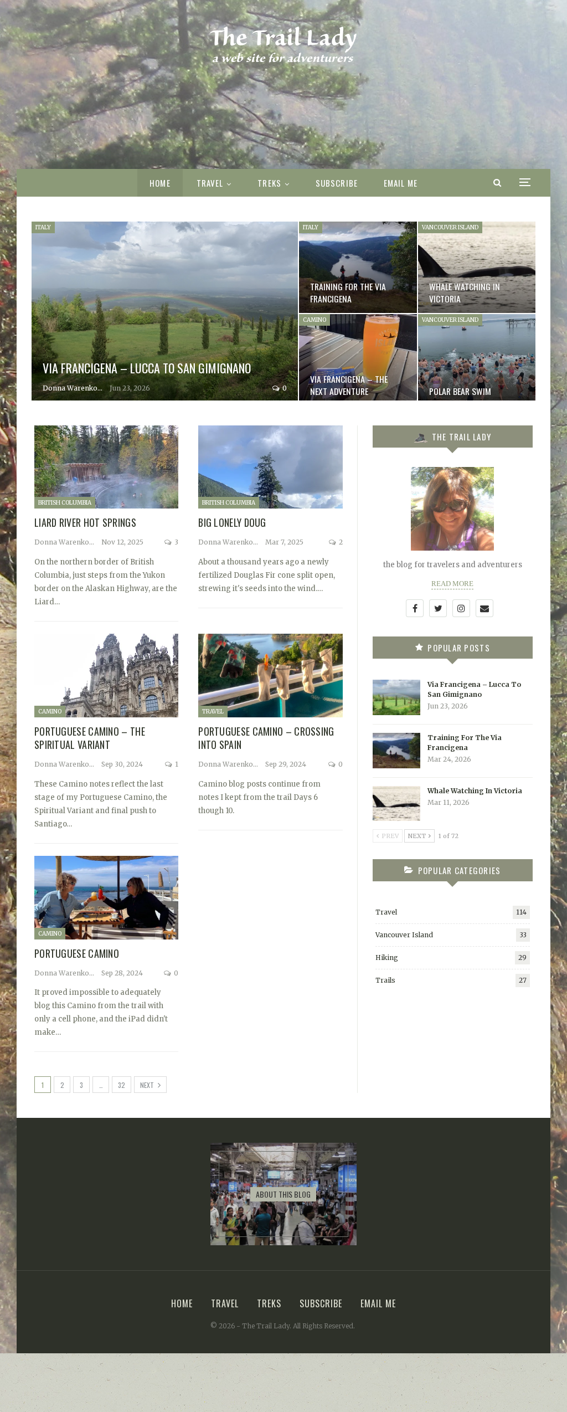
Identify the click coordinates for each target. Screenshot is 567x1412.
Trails (385, 980)
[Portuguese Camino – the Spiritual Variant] (106, 675)
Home (160, 183)
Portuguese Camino (76, 953)
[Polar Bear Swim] (477, 360)
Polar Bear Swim (460, 391)
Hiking (386, 957)
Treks (269, 183)
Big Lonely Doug (232, 522)
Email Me (400, 183)
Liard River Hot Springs (85, 522)
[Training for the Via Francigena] (357, 267)
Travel (210, 183)
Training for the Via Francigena (348, 292)
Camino (314, 320)
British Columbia (64, 502)
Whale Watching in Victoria (464, 292)
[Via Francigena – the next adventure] (357, 360)
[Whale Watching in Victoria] (477, 267)
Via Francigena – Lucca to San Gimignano (147, 368)
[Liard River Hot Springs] (106, 467)
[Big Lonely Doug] (270, 467)
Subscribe (337, 183)
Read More (452, 583)
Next (148, 1085)
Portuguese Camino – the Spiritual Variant (89, 738)
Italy (43, 227)
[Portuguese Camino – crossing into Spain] (270, 675)
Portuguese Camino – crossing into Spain (266, 738)
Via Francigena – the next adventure (349, 385)
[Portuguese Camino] (106, 897)
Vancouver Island (450, 227)
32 (121, 1085)
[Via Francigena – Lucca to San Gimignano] (164, 313)
